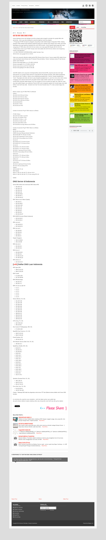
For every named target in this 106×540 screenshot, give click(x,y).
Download (56, 22)
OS (48, 22)
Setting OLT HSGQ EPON (81, 85)
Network (32, 22)
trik (25, 32)
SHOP (20, 22)
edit (15, 264)
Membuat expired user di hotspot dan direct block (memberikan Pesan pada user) (83, 56)
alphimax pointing (18, 507)
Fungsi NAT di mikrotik (24, 430)
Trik (62, 22)
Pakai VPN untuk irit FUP (81, 65)
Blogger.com (90, 523)
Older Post (65, 499)
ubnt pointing (17, 517)
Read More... (42, 420)
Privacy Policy (24, 5)
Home (15, 22)
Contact (18, 5)
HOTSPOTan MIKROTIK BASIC (26, 424)
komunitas (16, 513)
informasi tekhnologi (19, 511)
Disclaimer (31, 5)
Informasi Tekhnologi (21, 10)
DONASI (37, 5)
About (13, 5)
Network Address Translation (26, 436)
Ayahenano (34, 523)
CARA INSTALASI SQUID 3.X (25, 417)
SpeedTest (69, 22)
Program (41, 22)
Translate (51, 510)
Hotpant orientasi (18, 509)
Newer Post (14, 499)
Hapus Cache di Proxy (24, 442)
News (26, 22)
